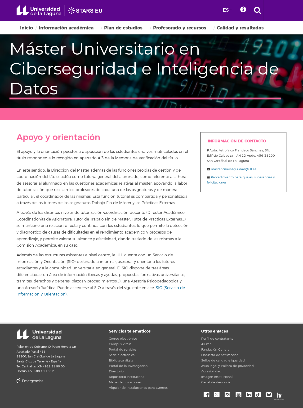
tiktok (259, 394)
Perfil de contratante (217, 339)
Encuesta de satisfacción (220, 355)
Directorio (116, 371)
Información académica (66, 28)
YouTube (238, 394)
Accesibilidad (211, 371)
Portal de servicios (122, 350)
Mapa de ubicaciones (125, 382)
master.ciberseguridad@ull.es (233, 169)
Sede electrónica (122, 355)
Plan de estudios (123, 28)
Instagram (227, 394)
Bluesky (270, 394)
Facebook (206, 394)
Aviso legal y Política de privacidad (227, 366)
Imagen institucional (217, 377)
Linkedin (248, 394)
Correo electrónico (123, 339)
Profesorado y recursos (179, 28)
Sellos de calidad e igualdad (223, 360)
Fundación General (216, 350)
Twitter (216, 394)
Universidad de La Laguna (62, 10)
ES (226, 10)
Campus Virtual (121, 344)
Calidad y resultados (240, 28)
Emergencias (32, 381)
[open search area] (257, 10)
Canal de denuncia (216, 382)
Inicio (26, 28)
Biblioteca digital (121, 360)
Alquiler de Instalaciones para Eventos (138, 388)
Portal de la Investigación (128, 366)
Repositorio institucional (127, 377)
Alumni (206, 344)
